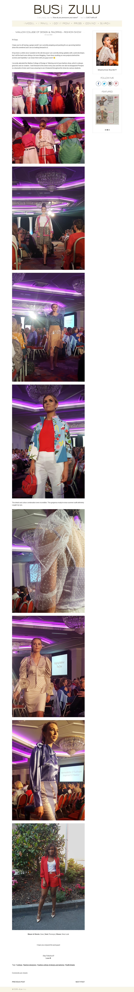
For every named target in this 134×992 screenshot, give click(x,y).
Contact (90, 23)
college (19, 965)
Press (78, 23)
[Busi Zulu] (67, 9)
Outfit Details (70, 965)
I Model (29, 23)
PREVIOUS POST (18, 982)
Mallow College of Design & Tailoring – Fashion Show (48, 32)
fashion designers (30, 965)
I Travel (43, 23)
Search (105, 23)
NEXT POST (80, 982)
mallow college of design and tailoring (51, 965)
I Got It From (61, 23)
